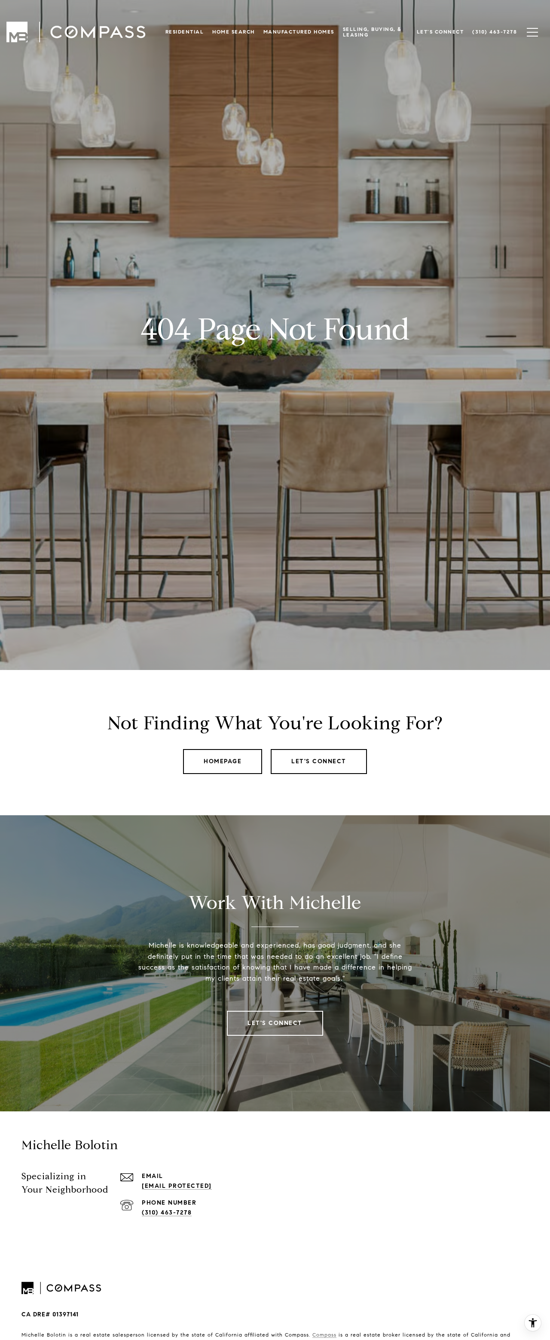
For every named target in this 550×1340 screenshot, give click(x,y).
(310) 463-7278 (167, 1212)
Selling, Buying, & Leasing (372, 31)
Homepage (222, 761)
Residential (184, 32)
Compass (324, 1334)
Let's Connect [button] (318, 761)
